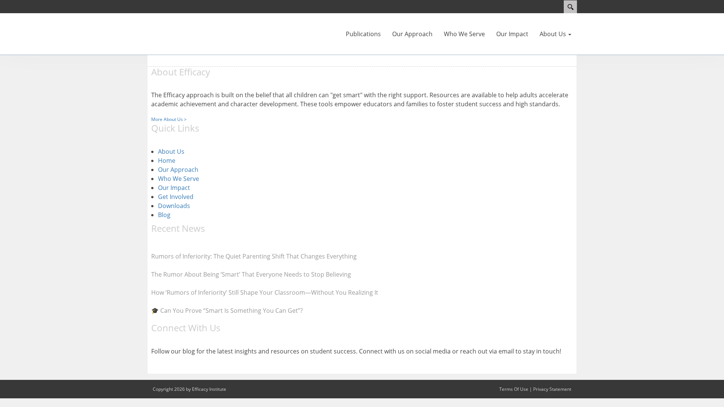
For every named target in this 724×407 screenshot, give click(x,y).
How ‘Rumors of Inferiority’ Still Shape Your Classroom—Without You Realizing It (264, 292)
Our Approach (178, 169)
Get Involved (175, 197)
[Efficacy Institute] (169, 28)
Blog (164, 215)
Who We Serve (178, 178)
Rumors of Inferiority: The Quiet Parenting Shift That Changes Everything (254, 256)
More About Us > (169, 119)
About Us (171, 151)
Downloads (174, 206)
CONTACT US (165, 366)
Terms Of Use (513, 389)
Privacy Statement (552, 389)
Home (166, 160)
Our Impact (174, 188)
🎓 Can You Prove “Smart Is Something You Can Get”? (227, 310)
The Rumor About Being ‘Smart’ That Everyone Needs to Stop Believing (251, 274)
